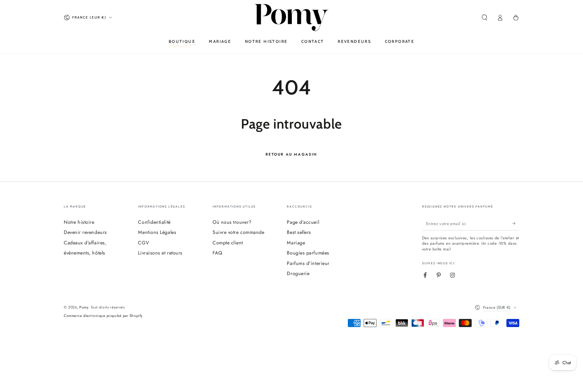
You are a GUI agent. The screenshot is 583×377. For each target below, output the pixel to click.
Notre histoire (79, 222)
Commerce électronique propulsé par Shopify (103, 315)
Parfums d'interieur (308, 263)
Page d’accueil (303, 222)
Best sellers (299, 232)
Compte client (228, 242)
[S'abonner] (515, 224)
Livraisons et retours (160, 252)
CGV (143, 242)
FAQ (217, 252)
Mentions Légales (157, 232)
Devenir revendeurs (85, 232)
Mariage (296, 242)
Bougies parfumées (308, 252)
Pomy (83, 307)
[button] (484, 17)
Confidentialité (154, 222)
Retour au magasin (291, 154)
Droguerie (298, 273)
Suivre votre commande (238, 232)
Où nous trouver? (232, 222)
